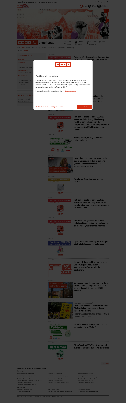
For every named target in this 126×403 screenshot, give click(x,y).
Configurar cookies (57, 107)
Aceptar (84, 107)
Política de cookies (69, 91)
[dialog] (63, 85)
